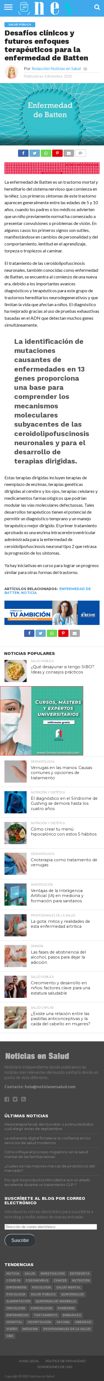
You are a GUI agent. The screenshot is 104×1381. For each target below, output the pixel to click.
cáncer (60, 1280)
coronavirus (37, 1280)
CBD (9, 1336)
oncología (15, 1308)
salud (30, 1273)
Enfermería (16, 1287)
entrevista (80, 1273)
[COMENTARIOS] (80, 151)
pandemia (66, 1308)
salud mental (68, 1287)
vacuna (63, 1322)
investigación (52, 1273)
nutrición (81, 1280)
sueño (11, 1329)
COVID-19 (13, 1280)
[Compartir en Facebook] (23, 151)
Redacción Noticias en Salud (56, 68)
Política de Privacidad (65, 1361)
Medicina (30, 1329)
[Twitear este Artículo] (34, 151)
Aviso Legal (29, 1361)
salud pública (43, 1294)
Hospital (14, 1322)
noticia (29, 593)
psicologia (16, 1294)
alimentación (18, 1301)
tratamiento (45, 1315)
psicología (41, 1287)
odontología (39, 1322)
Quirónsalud (72, 1294)
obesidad (83, 1322)
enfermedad (17, 1315)
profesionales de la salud (67, 1329)
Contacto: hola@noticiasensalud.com (39, 1086)
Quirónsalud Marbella (55, 1301)
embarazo (72, 1315)
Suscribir (20, 1240)
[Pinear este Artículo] (57, 151)
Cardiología (41, 1308)
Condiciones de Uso (54, 1367)
